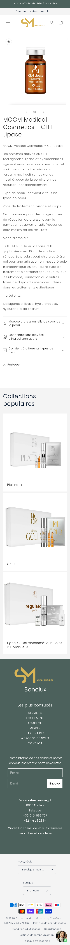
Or (9, 564)
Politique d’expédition (37, 940)
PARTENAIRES (35, 733)
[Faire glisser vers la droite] (43, 112)
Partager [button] (14, 364)
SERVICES (35, 713)
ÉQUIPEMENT (35, 718)
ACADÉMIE (35, 723)
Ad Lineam (22, 923)
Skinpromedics (25, 918)
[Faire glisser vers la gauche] (27, 112)
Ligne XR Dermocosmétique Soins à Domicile (34, 645)
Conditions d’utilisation (27, 929)
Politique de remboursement (37, 934)
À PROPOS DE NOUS (35, 738)
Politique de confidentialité (49, 923)
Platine (12, 485)
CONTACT (35, 743)
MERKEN (35, 728)
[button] (8, 22)
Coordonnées (52, 929)
